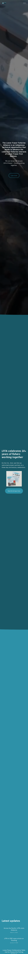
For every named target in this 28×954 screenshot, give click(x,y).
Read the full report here (14, 491)
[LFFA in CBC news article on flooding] (14, 935)
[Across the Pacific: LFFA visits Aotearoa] (14, 925)
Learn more (14, 175)
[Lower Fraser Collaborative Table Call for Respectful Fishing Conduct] (14, 946)
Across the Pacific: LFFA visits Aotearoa (14, 929)
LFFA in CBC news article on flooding (14, 939)
